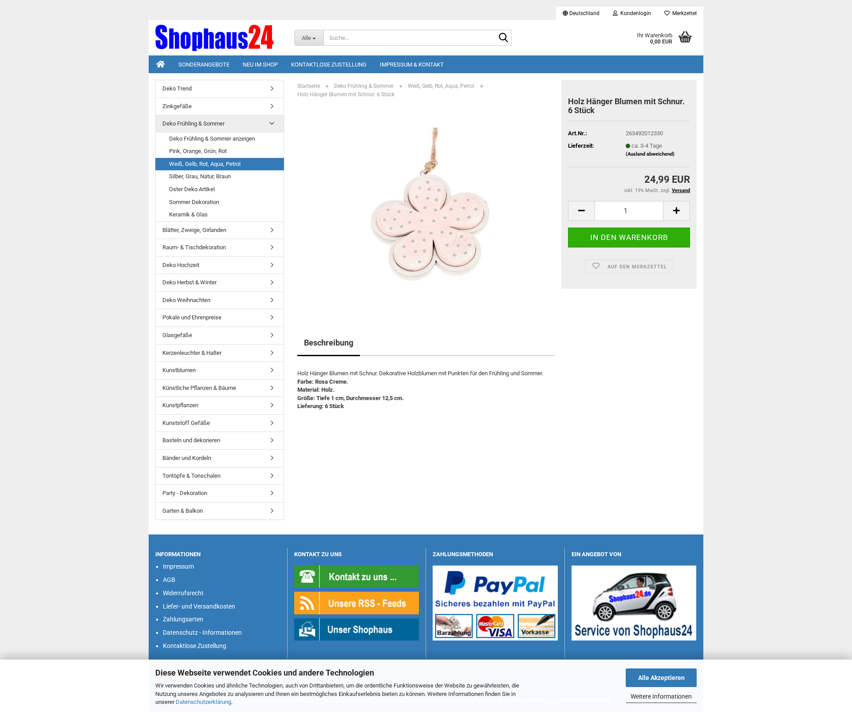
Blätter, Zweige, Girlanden (194, 230)
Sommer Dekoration (194, 202)
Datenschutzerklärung (203, 702)
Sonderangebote (203, 64)
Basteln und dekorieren (191, 440)
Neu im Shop (260, 64)
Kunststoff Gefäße (186, 423)
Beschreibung (328, 342)
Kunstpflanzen (180, 405)
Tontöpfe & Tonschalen (191, 475)
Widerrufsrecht (183, 593)
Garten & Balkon (182, 510)
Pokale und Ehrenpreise (191, 317)
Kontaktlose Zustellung (329, 64)
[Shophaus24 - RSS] (356, 602)
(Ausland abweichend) (650, 154)
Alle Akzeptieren (661, 677)
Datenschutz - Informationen (202, 632)
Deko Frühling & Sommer (193, 123)
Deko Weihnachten (186, 300)
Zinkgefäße (177, 106)
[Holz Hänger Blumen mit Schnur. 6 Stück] (426, 204)
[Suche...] (503, 38)
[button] (581, 13)
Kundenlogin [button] (634, 13)
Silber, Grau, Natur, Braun (200, 176)
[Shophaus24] (218, 37)
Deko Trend (177, 88)
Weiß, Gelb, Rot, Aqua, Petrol (205, 164)
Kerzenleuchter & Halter (191, 353)
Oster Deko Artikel (192, 189)
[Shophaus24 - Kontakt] (356, 576)
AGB (169, 579)
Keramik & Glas (188, 214)
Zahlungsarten (183, 619)
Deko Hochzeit (180, 265)
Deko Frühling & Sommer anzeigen (212, 138)
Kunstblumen (179, 370)
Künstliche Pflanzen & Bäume (199, 388)
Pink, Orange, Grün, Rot (198, 151)
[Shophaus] (356, 629)
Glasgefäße (177, 335)
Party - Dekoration (184, 493)
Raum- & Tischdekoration (194, 247)
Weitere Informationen (661, 696)
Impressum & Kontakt (412, 64)
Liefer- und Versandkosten (199, 606)
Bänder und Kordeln (186, 458)
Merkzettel (683, 13)
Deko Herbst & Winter (189, 282)
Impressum (178, 566)
